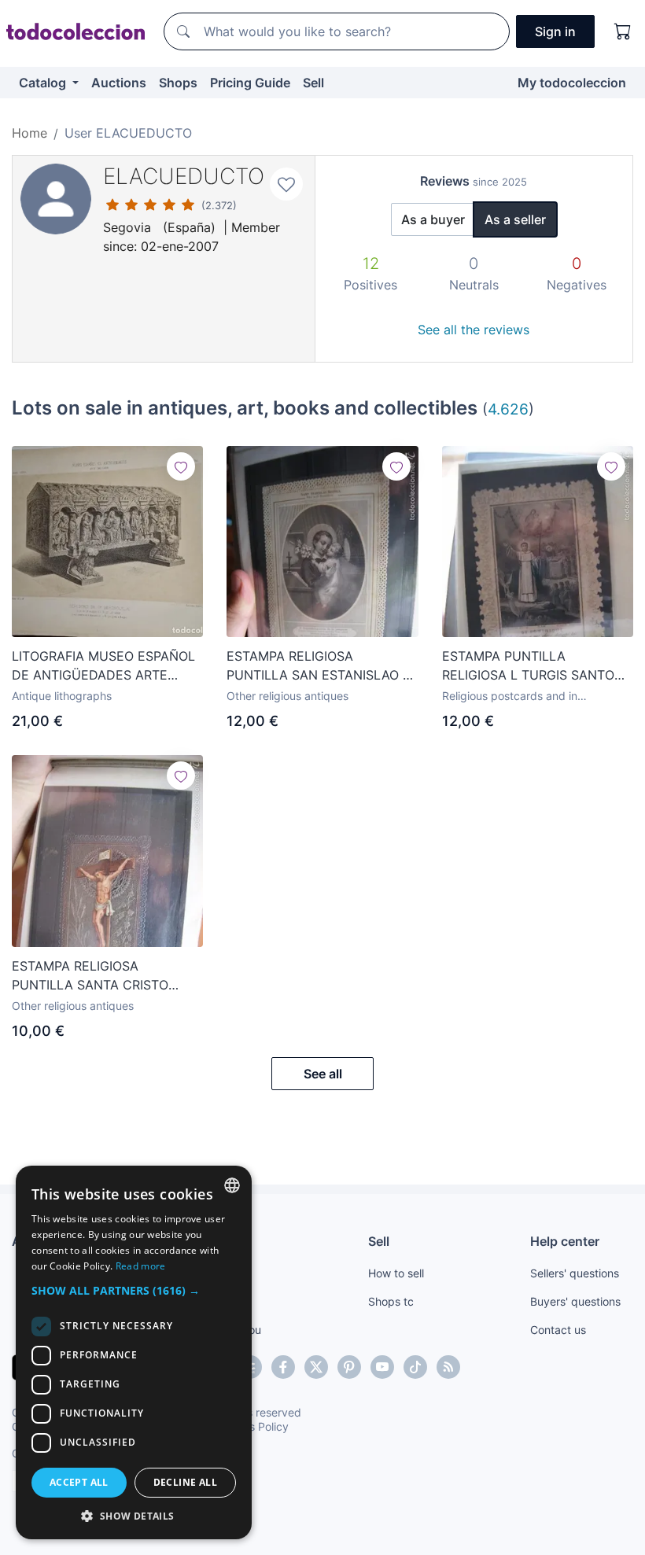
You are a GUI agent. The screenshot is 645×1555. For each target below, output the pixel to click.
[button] (133, 1290)
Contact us (558, 1329)
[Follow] (181, 466)
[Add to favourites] (286, 184)
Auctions (118, 82)
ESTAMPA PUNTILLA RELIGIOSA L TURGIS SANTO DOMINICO (528, 666)
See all (323, 1073)
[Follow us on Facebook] (283, 1367)
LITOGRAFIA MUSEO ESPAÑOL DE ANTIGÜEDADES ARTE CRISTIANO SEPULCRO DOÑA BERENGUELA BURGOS (103, 666)
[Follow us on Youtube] (382, 1367)
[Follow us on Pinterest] (349, 1367)
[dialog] (134, 1352)
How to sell (396, 1273)
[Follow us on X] (316, 1367)
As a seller (515, 219)
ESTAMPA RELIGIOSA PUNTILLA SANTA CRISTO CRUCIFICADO (90, 976)
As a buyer (433, 219)
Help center (564, 1241)
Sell (313, 82)
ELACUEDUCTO (183, 176)
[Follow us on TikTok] (415, 1367)
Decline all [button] (185, 1482)
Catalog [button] (44, 82)
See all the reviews (473, 329)
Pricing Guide (250, 82)
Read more (141, 1266)
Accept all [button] (79, 1482)
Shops (178, 82)
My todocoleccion (572, 82)
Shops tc (391, 1301)
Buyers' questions (575, 1301)
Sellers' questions (574, 1273)
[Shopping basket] (623, 31)
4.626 (508, 409)
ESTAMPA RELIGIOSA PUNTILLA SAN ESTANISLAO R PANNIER (319, 666)
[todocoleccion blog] (448, 1367)
